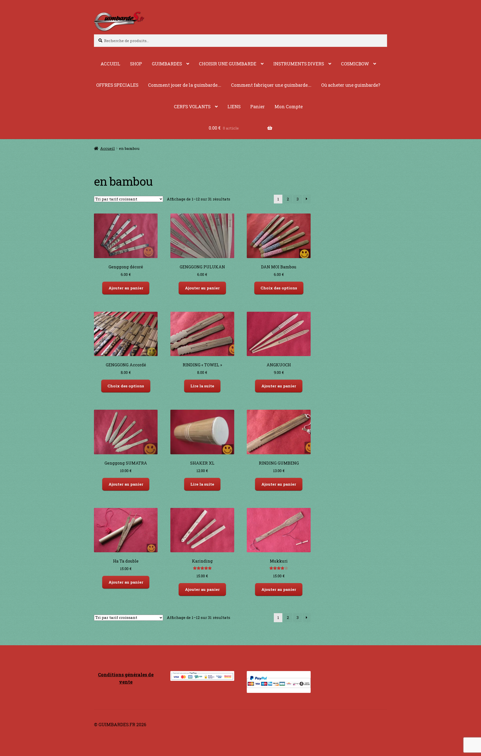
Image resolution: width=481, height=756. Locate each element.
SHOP (136, 64)
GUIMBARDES (167, 64)
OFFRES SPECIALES (117, 85)
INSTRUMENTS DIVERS (298, 64)
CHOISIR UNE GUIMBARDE (227, 64)
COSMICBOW (355, 64)
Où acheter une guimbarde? (350, 85)
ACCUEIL (110, 64)
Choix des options (279, 287)
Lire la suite (202, 385)
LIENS (234, 107)
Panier (257, 107)
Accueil (107, 148)
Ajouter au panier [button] (125, 287)
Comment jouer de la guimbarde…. (184, 85)
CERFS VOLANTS (192, 107)
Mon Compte (289, 107)
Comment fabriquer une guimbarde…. (271, 85)
